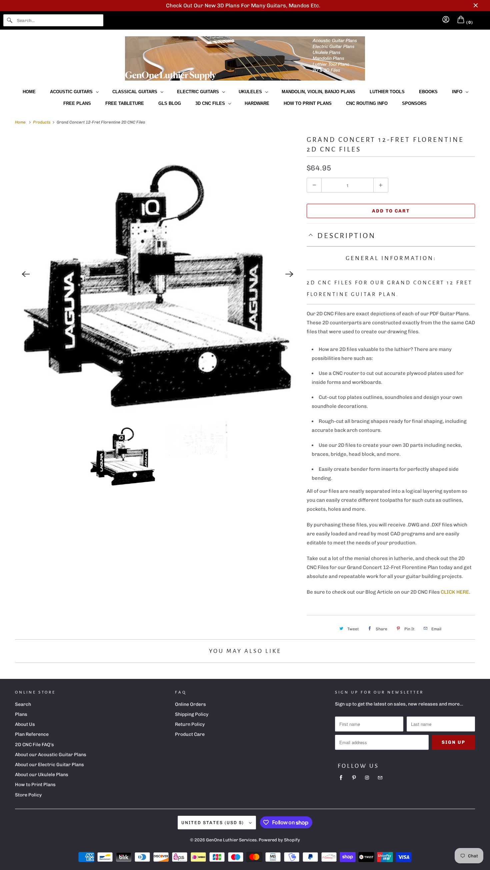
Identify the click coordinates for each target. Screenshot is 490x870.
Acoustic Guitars (72, 91)
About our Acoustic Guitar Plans (50, 754)
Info (458, 91)
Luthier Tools (387, 91)
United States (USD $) (213, 822)
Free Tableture (124, 103)
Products (42, 122)
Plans (21, 714)
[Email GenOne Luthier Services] (380, 777)
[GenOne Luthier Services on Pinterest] (354, 777)
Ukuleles (252, 91)
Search (23, 704)
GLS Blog (169, 103)
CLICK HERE (455, 592)
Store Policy (28, 795)
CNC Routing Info (367, 103)
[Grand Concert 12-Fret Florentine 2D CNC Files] (157, 274)
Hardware (257, 103)
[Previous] (25, 274)
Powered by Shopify (279, 839)
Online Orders (190, 704)
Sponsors (414, 103)
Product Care (190, 734)
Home (29, 91)
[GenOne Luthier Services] (245, 58)
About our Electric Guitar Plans (49, 764)
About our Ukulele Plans (41, 774)
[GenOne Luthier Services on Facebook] (341, 777)
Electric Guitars (199, 91)
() (469, 22)
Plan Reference (32, 734)
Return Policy (190, 724)
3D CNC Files (211, 103)
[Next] (289, 274)
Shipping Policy (191, 714)
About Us (25, 724)
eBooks (428, 91)
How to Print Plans (308, 103)
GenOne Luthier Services (231, 839)
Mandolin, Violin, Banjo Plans (318, 91)
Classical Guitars (136, 91)
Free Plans (77, 103)
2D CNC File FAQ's (34, 744)
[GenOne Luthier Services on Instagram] (367, 777)
